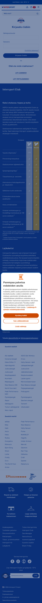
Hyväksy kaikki (21, 315)
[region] (21, 301)
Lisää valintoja (20, 326)
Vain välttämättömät (21, 321)
